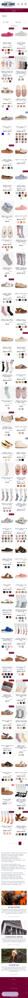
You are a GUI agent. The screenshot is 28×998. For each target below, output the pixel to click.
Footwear (14, 864)
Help (14, 983)
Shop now (14, 974)
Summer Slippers (9, 861)
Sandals (11, 870)
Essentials (3, 868)
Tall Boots (3, 867)
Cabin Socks (19, 877)
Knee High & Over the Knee (14, 875)
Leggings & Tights (17, 884)
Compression (9, 874)
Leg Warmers (4, 882)
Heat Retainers (5, 878)
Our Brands (14, 988)
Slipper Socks (12, 877)
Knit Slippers (4, 860)
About (14, 979)
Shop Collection (14, 916)
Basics (19, 860)
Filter (7, 22)
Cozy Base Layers (5, 884)
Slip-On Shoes (4, 865)
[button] (4, 16)
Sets (24, 882)
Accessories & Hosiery (17, 881)
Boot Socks (4, 875)
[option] (14, 10)
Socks (21, 872)
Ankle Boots (13, 865)
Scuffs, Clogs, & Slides (6, 858)
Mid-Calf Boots (22, 865)
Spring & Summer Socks (17, 878)
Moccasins (15, 858)
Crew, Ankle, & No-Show (19, 874)
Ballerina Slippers (5, 857)
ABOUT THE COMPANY (14, 944)
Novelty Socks (4, 877)
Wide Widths (12, 868)
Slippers (16, 855)
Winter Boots (12, 867)
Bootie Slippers (14, 857)
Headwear (11, 882)
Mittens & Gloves (18, 882)
